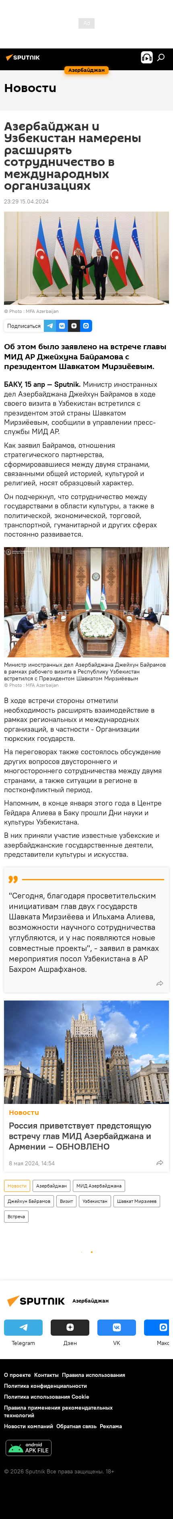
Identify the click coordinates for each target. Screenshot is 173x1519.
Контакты (46, 1374)
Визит (66, 1201)
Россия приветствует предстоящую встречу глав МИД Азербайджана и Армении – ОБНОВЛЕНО (80, 1136)
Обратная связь (76, 1426)
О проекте (17, 1374)
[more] (160, 983)
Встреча (16, 1216)
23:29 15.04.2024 (26, 201)
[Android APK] (28, 1449)
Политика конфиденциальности (45, 1385)
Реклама (111, 1426)
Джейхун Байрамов (29, 1201)
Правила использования (93, 1374)
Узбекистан (94, 1201)
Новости (24, 1113)
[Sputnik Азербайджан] (24, 60)
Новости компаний (28, 1426)
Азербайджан (51, 1186)
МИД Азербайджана (99, 1186)
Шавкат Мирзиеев (137, 1201)
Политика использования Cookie (46, 1396)
